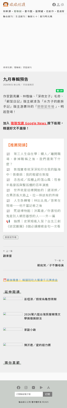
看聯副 (18, 11)
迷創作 (50, 11)
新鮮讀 (7, 11)
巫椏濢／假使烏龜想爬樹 (40, 299)
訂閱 (47, 394)
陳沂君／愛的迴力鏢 (37, 345)
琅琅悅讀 (7, 67)
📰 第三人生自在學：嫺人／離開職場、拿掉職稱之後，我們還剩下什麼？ (33, 158)
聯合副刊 (8, 16)
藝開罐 (39, 11)
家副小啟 (30, 330)
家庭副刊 (27, 67)
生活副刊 (20, 16)
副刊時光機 (46, 16)
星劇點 (61, 11)
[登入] (58, 4)
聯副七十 (33, 16)
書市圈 (29, 11)
